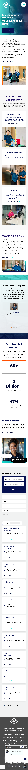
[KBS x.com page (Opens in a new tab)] (12, 766)
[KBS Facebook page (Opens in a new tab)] (9, 766)
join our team (6, 61)
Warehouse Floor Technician (10, 547)
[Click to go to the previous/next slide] (11, 327)
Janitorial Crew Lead (9, 601)
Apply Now (8, 30)
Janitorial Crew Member (9, 565)
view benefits (6, 257)
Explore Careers (13, 123)
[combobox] (14, 484)
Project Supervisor (7, 654)
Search (13, 489)
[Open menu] (23, 4)
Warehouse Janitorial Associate (11, 529)
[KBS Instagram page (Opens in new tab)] (16, 766)
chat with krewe (7, 433)
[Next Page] (23, 705)
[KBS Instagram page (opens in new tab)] (19, 766)
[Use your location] (21, 484)
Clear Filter (5, 514)
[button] (3, 328)
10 (20, 705)
